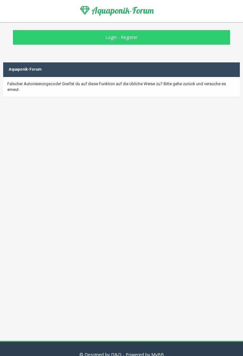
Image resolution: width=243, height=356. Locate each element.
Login (111, 37)
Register (129, 37)
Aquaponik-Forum (122, 10)
